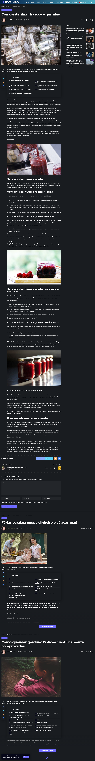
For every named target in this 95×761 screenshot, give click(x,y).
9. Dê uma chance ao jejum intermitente (21, 725)
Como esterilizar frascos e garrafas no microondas (20, 90)
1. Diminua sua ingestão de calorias (19, 712)
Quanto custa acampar (16, 579)
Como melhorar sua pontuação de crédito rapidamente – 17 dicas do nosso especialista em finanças (75, 30)
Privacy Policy (6, 757)
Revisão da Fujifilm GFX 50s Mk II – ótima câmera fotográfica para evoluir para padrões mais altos (75, 45)
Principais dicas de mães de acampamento (17, 596)
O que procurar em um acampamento (21, 582)
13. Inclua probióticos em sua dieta (20, 730)
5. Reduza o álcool (15, 720)
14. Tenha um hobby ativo (44, 730)
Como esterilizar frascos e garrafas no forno (46, 81)
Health (4, 638)
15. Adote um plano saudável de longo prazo (20, 733)
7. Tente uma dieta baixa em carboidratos (22, 722)
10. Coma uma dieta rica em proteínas (47, 725)
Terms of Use (15, 757)
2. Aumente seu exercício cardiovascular (48, 713)
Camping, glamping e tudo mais (19, 593)
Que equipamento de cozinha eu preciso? (22, 586)
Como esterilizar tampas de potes (46, 89)
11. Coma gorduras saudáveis (18, 727)
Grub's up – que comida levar (44, 586)
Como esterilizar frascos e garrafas (19, 80)
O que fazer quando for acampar (46, 593)
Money (67, 34)
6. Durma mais (41, 720)
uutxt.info (10, 2)
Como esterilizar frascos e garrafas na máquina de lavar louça (46, 86)
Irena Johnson (11, 20)
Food (4, 9)
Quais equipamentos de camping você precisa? (46, 582)
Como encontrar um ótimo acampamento (48, 579)
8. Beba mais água (42, 722)
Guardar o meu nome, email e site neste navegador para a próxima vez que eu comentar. (25, 502)
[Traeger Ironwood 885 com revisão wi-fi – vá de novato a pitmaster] (90, 39)
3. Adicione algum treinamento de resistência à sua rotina (19, 716)
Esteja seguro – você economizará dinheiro (45, 589)
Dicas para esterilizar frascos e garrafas (21, 93)
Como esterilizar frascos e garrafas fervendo (19, 86)
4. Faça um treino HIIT (43, 715)
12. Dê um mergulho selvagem (45, 727)
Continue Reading (47, 626)
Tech (67, 49)
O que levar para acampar (17, 589)
